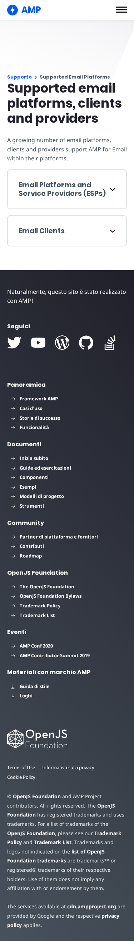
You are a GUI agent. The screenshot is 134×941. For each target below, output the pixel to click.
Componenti (34, 477)
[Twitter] (14, 342)
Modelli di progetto (42, 496)
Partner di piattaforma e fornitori (59, 536)
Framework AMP (39, 398)
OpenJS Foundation (37, 796)
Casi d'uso (31, 408)
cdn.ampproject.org (91, 906)
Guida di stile (35, 686)
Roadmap (31, 555)
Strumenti (32, 506)
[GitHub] (86, 342)
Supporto (19, 77)
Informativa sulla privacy (68, 767)
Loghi (26, 695)
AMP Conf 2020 (36, 646)
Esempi (28, 487)
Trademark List (37, 615)
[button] (121, 9)
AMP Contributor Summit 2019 (55, 655)
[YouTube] (38, 342)
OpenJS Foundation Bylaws (50, 596)
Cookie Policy (21, 777)
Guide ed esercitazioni (45, 468)
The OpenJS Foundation (47, 586)
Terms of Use (21, 767)
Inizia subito (34, 458)
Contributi (32, 546)
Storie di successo (40, 418)
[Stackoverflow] (110, 342)
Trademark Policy (40, 605)
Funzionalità (34, 427)
